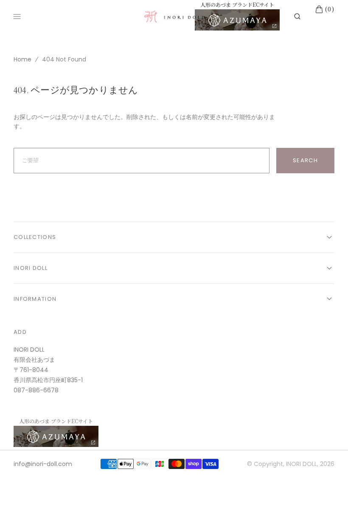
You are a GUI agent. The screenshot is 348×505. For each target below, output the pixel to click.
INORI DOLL (301, 464)
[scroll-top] (328, 485)
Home (22, 59)
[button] (297, 16)
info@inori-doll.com (43, 464)
